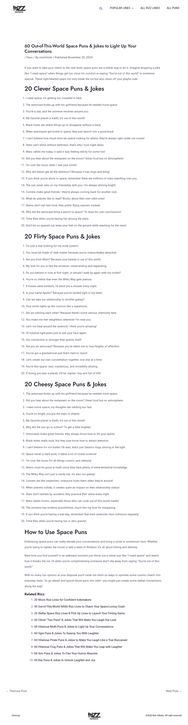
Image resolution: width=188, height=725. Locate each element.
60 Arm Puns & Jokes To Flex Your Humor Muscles (66, 653)
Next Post (174, 691)
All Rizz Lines (150, 8)
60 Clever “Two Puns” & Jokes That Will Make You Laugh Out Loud (75, 620)
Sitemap (16, 715)
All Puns (173, 8)
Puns (29, 57)
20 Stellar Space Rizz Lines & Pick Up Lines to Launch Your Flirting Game (79, 613)
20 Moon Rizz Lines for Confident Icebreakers (62, 599)
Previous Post (16, 691)
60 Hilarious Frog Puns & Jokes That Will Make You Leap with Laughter (78, 646)
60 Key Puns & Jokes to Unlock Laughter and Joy (64, 660)
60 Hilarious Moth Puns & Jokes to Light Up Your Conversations (73, 626)
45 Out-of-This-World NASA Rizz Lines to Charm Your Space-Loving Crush (79, 606)
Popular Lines (120, 8)
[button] (101, 8)
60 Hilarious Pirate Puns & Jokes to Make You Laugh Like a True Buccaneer (80, 640)
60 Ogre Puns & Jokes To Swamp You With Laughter (66, 633)
